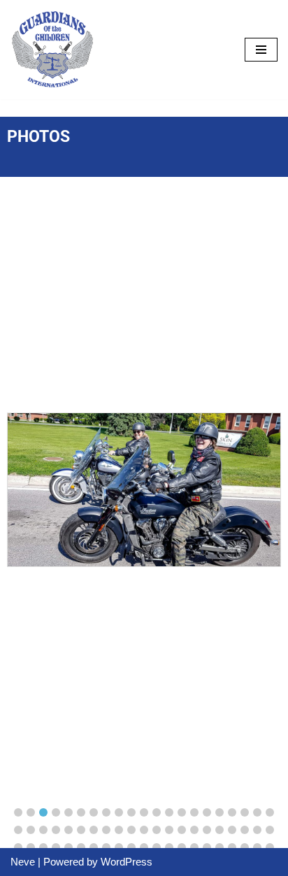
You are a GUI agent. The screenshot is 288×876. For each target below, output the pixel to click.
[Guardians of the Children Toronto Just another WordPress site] (52, 49)
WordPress (126, 862)
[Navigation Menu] (261, 50)
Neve (22, 862)
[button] (18, 812)
